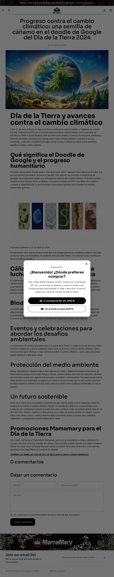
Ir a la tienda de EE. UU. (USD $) (57, 301)
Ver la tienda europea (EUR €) (57, 309)
